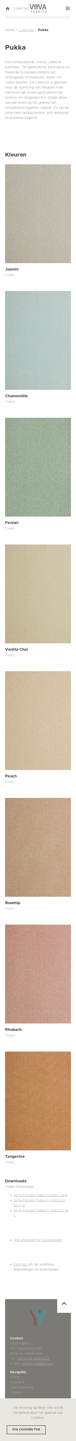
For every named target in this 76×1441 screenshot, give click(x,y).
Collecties (21, 8)
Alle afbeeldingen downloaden (38, 1240)
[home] (7, 8)
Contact (16, 1392)
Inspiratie (17, 1382)
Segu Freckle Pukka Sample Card (40, 1195)
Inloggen (21, 1264)
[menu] (68, 8)
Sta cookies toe (26, 1429)
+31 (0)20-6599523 (33, 1358)
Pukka (10, 275)
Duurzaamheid (21, 1387)
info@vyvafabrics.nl (37, 1363)
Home (15, 1377)
